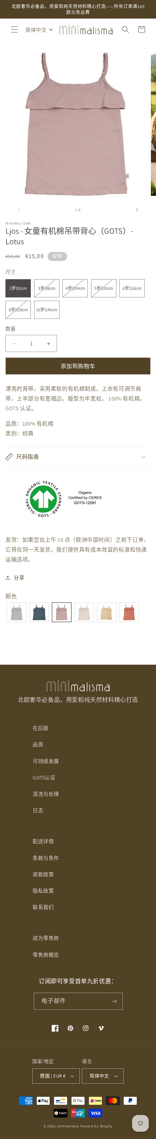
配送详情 (43, 841)
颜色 (11, 596)
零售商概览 (46, 955)
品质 (38, 744)
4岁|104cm (77, 291)
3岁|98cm (48, 291)
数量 (10, 328)
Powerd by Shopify (96, 1126)
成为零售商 (46, 938)
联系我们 (43, 907)
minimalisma (68, 1126)
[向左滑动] (19, 210)
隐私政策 (43, 890)
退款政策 (43, 874)
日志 (38, 810)
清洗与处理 (46, 794)
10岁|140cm (46, 309)
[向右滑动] (137, 210)
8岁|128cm (20, 312)
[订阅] (114, 1001)
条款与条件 (46, 858)
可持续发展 (46, 761)
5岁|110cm (105, 291)
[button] (14, 29)
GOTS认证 (44, 777)
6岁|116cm (132, 288)
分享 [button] (19, 577)
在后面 (41, 728)
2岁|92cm (18, 288)
